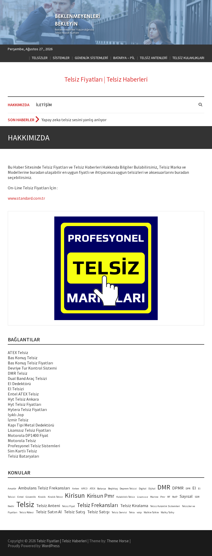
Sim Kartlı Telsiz (22, 450)
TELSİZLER (40, 57)
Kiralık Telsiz (55, 497)
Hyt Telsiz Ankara (23, 399)
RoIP (174, 497)
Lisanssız (142, 497)
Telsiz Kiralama (134, 505)
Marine (154, 497)
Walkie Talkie (151, 512)
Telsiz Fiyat (68, 506)
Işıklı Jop (16, 414)
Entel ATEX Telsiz (23, 393)
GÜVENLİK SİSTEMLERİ (91, 57)
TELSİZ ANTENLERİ (153, 57)
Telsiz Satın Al (49, 512)
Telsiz (25, 504)
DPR (188, 488)
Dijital (151, 488)
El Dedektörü (19, 383)
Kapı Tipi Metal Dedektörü (31, 425)
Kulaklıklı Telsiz (125, 497)
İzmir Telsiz (18, 419)
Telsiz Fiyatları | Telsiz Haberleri (106, 79)
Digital (142, 488)
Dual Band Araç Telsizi (27, 378)
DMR (163, 487)
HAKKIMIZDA (18, 104)
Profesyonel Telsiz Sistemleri (34, 445)
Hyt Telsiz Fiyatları (24, 404)
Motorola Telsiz (22, 440)
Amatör (12, 488)
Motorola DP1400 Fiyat (28, 435)
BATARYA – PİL (124, 57)
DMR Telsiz (17, 373)
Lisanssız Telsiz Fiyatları (29, 430)
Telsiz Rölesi (26, 512)
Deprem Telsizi (128, 488)
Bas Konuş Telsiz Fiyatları (30, 362)
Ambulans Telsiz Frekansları (44, 488)
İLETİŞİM (44, 104)
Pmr (162, 497)
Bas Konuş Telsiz (22, 357)
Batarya (101, 488)
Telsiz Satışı (98, 512)
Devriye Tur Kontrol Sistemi (32, 368)
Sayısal (186, 496)
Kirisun (75, 495)
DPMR (178, 488)
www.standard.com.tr (26, 198)
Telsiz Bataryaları (23, 456)
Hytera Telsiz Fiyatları (27, 409)
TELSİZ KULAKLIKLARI (188, 57)
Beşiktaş (113, 488)
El (194, 488)
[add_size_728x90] (106, 268)
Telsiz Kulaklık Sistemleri (165, 506)
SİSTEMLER (61, 57)
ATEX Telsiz (18, 352)
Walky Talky (167, 512)
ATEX (92, 488)
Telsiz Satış (74, 512)
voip (139, 512)
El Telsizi (16, 388)
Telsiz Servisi (119, 512)
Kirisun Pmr (100, 495)
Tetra (132, 512)
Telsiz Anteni (48, 505)
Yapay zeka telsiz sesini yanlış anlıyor (74, 119)
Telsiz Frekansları (97, 505)
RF (168, 497)
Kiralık (42, 497)
